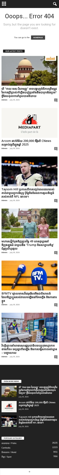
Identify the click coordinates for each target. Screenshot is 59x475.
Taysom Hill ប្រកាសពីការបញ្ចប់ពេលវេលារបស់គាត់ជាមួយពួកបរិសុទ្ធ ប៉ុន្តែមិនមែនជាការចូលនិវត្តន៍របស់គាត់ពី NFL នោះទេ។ (28, 192)
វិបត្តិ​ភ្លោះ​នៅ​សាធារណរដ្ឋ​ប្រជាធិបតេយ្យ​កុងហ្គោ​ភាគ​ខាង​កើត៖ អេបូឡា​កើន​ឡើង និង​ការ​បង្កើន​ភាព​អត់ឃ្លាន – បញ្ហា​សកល (29, 349)
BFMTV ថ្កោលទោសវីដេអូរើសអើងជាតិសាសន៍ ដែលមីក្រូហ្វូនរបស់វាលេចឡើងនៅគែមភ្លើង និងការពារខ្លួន (29, 297)
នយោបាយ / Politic (9, 443)
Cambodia (6, 448)
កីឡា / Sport (6, 457)
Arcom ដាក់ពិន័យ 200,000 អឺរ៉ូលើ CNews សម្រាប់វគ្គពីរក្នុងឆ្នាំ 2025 (26, 142)
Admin (4, 100)
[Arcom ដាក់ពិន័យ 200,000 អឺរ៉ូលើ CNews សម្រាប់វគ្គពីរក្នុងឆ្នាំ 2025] (29, 123)
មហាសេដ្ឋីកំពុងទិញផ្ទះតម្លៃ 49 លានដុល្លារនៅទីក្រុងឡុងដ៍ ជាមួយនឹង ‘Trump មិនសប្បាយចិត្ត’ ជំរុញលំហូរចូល (28, 244)
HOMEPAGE (38, 37)
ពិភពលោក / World (9, 452)
